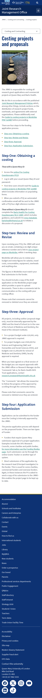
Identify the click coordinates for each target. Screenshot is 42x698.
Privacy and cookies (10, 640)
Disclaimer (6, 636)
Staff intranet (7, 599)
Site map (5, 645)
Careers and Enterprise (11, 513)
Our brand (6, 572)
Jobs (4, 545)
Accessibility (7, 631)
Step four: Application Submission (18, 145)
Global (4, 531)
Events (4, 526)
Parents (5, 577)
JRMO (4, 20)
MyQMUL (5, 554)
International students (11, 540)
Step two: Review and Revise (16, 137)
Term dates (6, 618)
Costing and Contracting (16, 20)
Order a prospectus (10, 567)
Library (5, 549)
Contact (5, 522)
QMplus (5, 590)
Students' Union (9, 609)
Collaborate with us (10, 517)
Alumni (5, 504)
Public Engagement (10, 586)
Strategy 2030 (7, 604)
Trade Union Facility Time (12, 622)
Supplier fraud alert (10, 654)
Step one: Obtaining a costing (16, 133)
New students (8, 558)
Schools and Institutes (11, 508)
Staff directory (8, 595)
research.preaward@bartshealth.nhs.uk (18, 375)
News (4, 563)
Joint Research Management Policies (17, 103)
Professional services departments (16, 581)
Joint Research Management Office (14, 10)
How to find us (8, 535)
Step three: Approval (13, 141)
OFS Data (6, 659)
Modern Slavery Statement (13, 650)
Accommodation (9, 499)
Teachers (5, 613)
